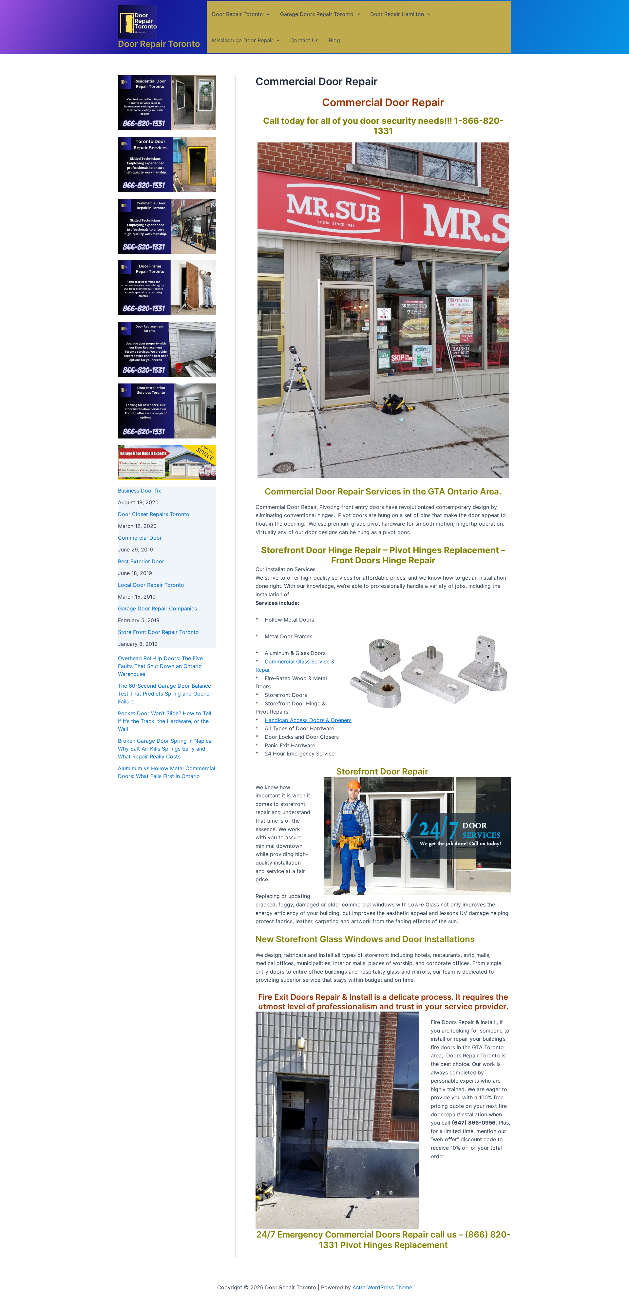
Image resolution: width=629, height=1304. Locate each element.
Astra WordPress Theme (382, 1287)
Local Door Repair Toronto (151, 585)
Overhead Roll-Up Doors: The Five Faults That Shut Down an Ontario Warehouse (160, 666)
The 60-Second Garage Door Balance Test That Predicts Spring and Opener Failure (164, 693)
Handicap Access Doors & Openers (308, 720)
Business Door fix (139, 490)
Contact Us (304, 40)
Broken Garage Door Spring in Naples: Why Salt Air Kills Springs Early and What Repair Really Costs (165, 748)
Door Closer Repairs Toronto (153, 514)
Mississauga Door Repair (242, 40)
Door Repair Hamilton (397, 14)
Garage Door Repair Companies (157, 608)
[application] (266, 14)
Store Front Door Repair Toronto (158, 632)
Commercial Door (140, 537)
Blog (334, 40)
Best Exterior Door (141, 561)
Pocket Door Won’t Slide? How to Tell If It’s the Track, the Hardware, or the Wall (164, 721)
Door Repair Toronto (159, 44)
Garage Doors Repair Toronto (316, 14)
